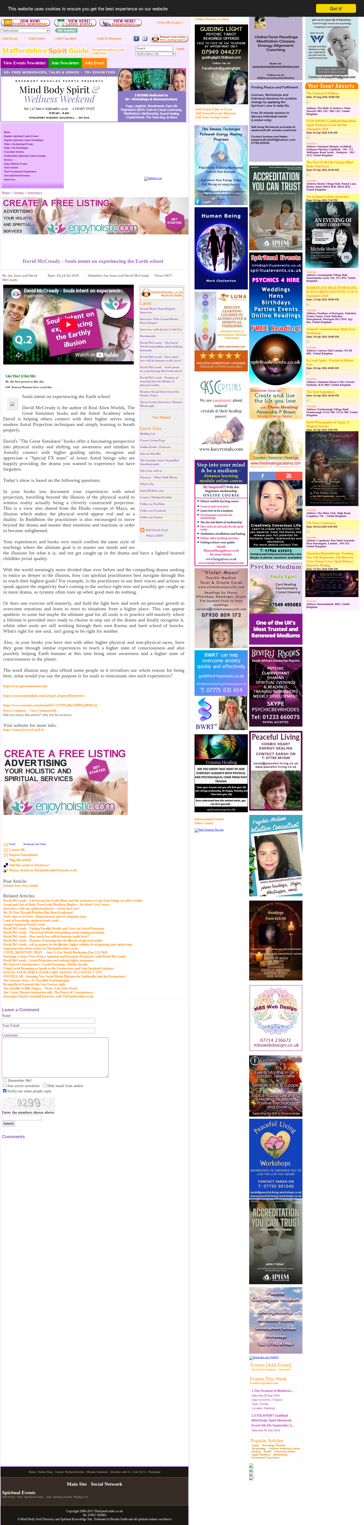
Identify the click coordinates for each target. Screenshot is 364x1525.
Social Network (106, 1484)
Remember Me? (20, 1081)
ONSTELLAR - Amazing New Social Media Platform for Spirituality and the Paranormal (64, 976)
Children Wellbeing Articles (284, 1448)
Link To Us (139, 1471)
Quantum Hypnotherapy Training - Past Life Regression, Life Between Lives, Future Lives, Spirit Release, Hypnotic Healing (330, 559)
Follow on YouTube (152, 503)
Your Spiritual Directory (17, 175)
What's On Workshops (16, 148)
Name (6, 1016)
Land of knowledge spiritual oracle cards (31, 920)
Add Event (94, 63)
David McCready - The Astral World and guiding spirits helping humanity (161, 346)
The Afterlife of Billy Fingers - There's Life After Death (40, 988)
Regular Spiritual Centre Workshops (23, 140)
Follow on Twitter (151, 517)
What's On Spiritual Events (18, 144)
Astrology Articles (273, 1445)
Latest (145, 303)
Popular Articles (266, 1440)
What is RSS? (155, 535)
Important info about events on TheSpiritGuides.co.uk (40, 948)
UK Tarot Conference (321, 523)
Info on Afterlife (150, 453)
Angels (255, 1445)
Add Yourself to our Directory (215, 113)
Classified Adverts (14, 152)
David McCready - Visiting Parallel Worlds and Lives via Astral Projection (53, 928)
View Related (161, 417)
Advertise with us (151, 470)
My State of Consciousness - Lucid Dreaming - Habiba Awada (45, 964)
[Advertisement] (93, 242)
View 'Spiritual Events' (30, 1496)
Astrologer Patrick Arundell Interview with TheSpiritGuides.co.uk (48, 996)
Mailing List (147, 433)
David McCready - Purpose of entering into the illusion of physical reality (159, 381)
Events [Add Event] (270, 1365)
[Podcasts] (169, 41)
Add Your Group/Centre (212, 117)
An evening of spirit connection (327, 196)
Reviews (8, 160)
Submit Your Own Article (20, 886)
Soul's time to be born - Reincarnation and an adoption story (44, 916)
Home (7, 132)
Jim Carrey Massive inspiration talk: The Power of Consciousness (48, 992)
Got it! (336, 8)
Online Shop (45, 1471)
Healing (256, 1451)
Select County (204, 823)
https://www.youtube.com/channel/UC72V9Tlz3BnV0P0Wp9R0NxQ (50, 705)
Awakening (259, 1448)
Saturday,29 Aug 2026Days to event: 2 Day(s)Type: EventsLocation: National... (272, 1398)
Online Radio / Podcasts (155, 447)
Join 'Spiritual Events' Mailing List (67, 1496)
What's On (147, 484)
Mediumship (280, 1454)
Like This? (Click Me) (20, 376)
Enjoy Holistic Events (15, 164)
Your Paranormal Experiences (20, 171)
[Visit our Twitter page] (144, 40)
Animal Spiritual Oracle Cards (24, 924)
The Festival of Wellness (322, 93)
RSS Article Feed (157, 530)
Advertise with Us (120, 1471)
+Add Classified (65, 38)
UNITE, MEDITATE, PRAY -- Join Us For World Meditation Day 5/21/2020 (55, 952)
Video (216, 109)
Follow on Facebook (153, 510)
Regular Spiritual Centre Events (21, 136)
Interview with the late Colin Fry (161, 329)
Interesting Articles (285, 1451)
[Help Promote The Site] (209, 829)
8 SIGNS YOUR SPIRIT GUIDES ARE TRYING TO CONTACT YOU (52, 972)
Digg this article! (20, 860)
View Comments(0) (43, 710)
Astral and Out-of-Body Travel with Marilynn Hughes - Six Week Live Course (56, 904)
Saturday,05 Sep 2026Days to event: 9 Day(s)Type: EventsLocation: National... (273, 1428)
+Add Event (9, 38)
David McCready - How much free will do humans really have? (46, 936)
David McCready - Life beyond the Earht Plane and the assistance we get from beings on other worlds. (73, 900)
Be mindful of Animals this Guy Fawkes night (34, 984)
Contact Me (17, 850)
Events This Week (268, 1379)
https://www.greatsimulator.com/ (25, 686)
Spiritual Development (264, 1369)
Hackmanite (148, 336)
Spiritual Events (18, 1492)
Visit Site (311, 143)
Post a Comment (14, 710)
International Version (209, 819)
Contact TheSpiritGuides (156, 497)
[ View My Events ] (170, 22)
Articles (19, 193)
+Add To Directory (109, 38)
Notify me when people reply (29, 1091)
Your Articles (11, 167)
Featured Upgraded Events (264, 1383)
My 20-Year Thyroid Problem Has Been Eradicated (38, 912)
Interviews (9, 179)
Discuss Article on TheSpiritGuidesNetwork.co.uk (43, 870)
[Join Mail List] (153, 178)
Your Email (10, 1025)
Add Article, (203, 109)
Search (180, 48)
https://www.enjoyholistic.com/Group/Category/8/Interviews (44, 696)
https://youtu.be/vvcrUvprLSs (23, 730)
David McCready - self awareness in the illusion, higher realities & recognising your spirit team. (68, 944)
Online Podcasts (206, 19)
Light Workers (261, 1454)
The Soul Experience (320, 392)
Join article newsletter (23, 1086)
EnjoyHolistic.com (152, 490)
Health (267, 1451)
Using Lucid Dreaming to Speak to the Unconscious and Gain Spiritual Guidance (58, 968)
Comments (10, 1035)
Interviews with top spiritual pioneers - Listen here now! (41, 908)
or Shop (223, 19)
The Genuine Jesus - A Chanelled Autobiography (36, 980)
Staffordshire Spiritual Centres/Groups (25, 156)
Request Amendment (23, 855)
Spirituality (285, 1369)
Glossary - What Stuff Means (158, 477)
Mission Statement (97, 1471)
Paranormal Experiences (266, 1457)
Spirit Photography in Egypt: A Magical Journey (327, 424)
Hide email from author (65, 1086)
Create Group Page (152, 440)
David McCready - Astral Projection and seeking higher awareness (48, 960)
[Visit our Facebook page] (136, 40)
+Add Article (36, 38)
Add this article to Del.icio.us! (29, 865)
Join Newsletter (65, 63)
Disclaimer (154, 1471)
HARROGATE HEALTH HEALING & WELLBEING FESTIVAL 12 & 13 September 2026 (332, 292)
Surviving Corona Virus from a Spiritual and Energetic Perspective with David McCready (64, 956)
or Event (226, 109)
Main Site (77, 1484)
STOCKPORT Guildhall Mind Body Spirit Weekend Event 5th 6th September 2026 (331, 125)
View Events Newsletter (24, 63)
